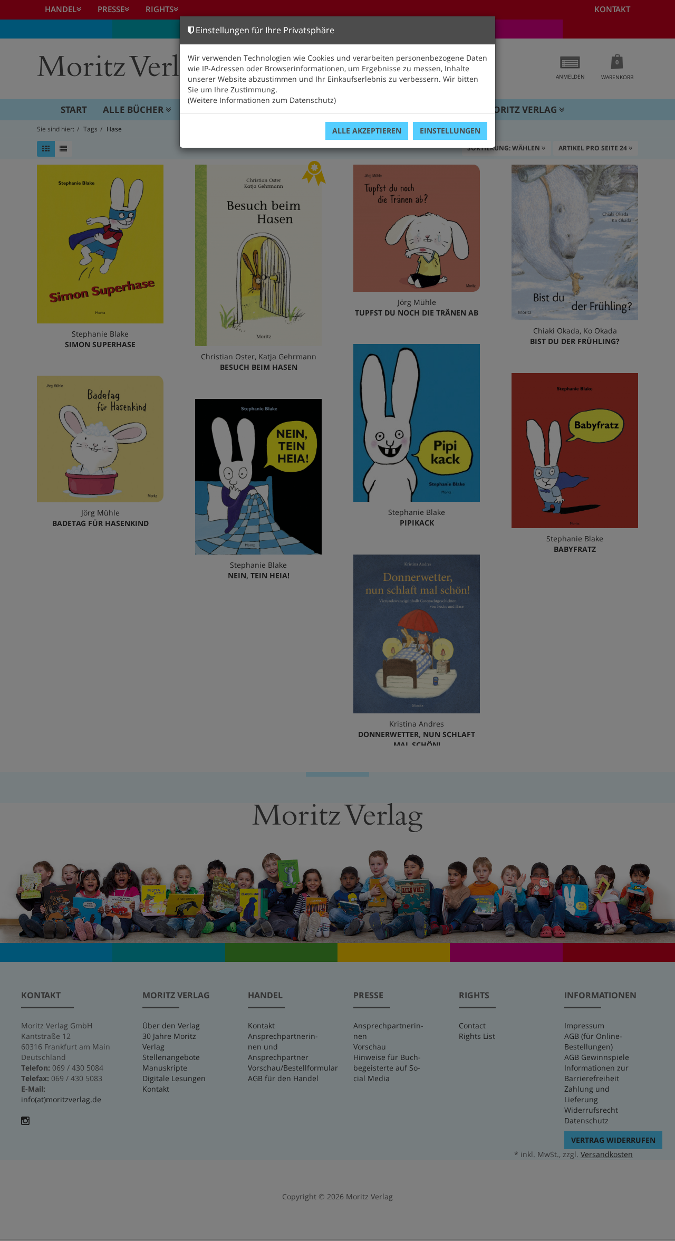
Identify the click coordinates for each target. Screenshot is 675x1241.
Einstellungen (450, 131)
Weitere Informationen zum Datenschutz (262, 100)
